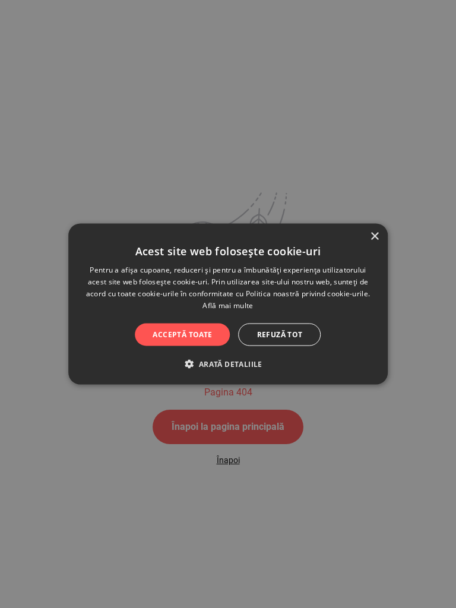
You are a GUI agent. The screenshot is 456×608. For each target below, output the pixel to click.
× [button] (374, 236)
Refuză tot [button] (280, 334)
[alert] (228, 304)
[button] (228, 363)
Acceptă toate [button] (182, 334)
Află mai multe (227, 305)
